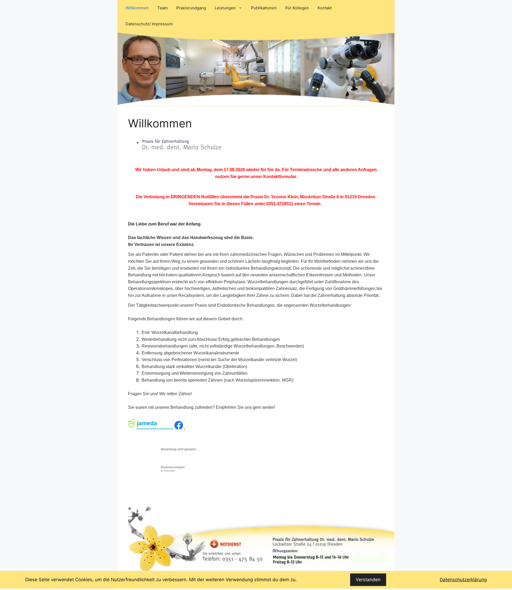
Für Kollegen (297, 7)
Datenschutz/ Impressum (149, 23)
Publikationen (264, 7)
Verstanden (368, 579)
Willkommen (137, 7)
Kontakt (325, 7)
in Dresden (173, 469)
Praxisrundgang (191, 7)
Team (162, 7)
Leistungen (225, 7)
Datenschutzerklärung (463, 579)
